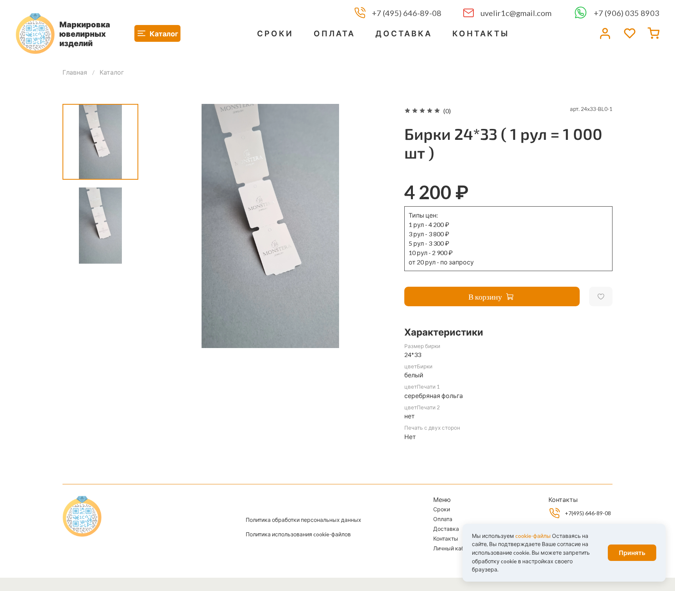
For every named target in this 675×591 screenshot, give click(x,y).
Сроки (275, 33)
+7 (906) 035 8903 (626, 13)
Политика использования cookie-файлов (298, 534)
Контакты (480, 33)
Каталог (112, 72)
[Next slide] (377, 225)
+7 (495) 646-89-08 (406, 13)
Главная (74, 72)
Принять (632, 552)
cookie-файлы (533, 535)
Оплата (334, 33)
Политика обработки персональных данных (303, 519)
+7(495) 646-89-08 (588, 513)
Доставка (403, 33)
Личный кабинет (455, 548)
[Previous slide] (163, 225)
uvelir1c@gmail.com (516, 13)
